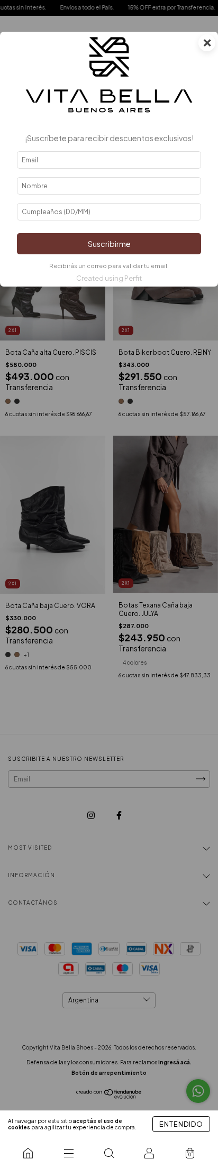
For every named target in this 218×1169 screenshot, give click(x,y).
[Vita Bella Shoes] (28, 1153)
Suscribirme (109, 243)
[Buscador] (109, 1153)
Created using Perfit (109, 278)
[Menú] (68, 1153)
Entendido (181, 1124)
